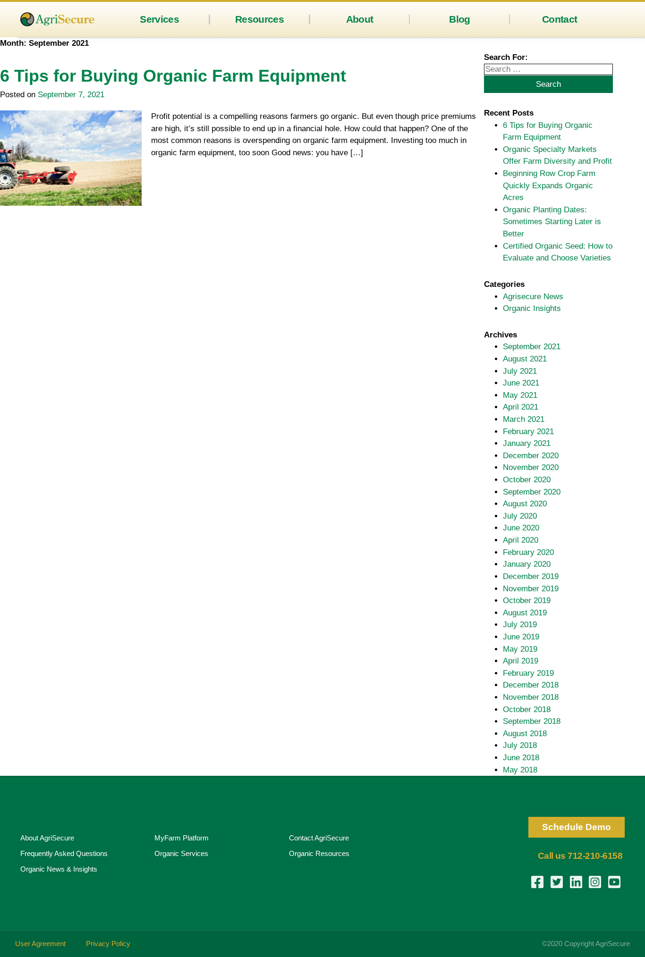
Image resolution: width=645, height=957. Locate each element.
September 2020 (531, 491)
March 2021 (523, 419)
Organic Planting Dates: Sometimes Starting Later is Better (552, 221)
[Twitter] (558, 882)
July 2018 (520, 745)
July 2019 (520, 624)
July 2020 (520, 516)
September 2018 (531, 721)
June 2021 (521, 382)
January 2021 (527, 443)
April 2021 (520, 407)
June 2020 (521, 527)
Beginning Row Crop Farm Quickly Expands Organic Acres (549, 185)
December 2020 (531, 455)
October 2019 (527, 600)
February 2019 (528, 673)
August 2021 (525, 358)
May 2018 (520, 769)
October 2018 (527, 709)
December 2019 (531, 576)
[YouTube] (615, 882)
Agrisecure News (533, 296)
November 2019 (531, 588)
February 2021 (528, 431)
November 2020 (531, 467)
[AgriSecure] (57, 19)
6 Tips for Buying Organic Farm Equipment (173, 75)
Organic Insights (532, 308)
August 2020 (525, 503)
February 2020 (528, 552)
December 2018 (531, 684)
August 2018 (525, 733)
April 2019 (520, 660)
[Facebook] (538, 882)
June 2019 (521, 636)
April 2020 (520, 540)
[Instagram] (596, 882)
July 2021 (520, 371)
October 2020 (527, 479)
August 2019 (525, 612)
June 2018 (521, 757)
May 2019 (520, 649)
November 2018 (531, 697)
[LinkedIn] (577, 882)
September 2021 (531, 346)
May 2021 (520, 395)
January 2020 (527, 564)
